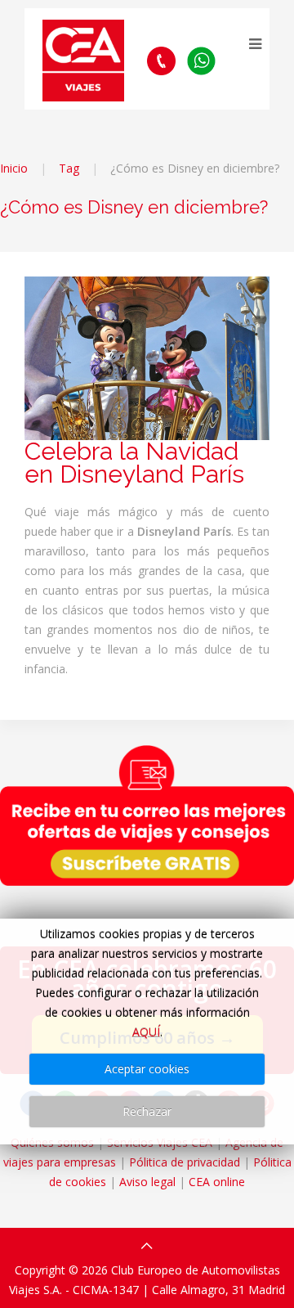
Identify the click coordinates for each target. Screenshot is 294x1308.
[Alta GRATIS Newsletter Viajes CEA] (147, 815)
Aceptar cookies (147, 1069)
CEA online (217, 1181)
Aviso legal (147, 1181)
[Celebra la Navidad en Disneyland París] (147, 357)
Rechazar (147, 1111)
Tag (69, 168)
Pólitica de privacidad (184, 1162)
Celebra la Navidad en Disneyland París (134, 462)
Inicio (14, 168)
